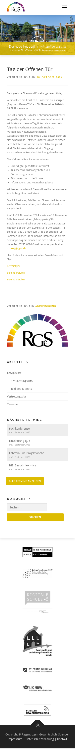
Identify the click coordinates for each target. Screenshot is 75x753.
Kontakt (62, 739)
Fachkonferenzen (20, 428)
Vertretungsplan (17, 396)
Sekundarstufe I (16, 272)
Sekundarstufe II (16, 279)
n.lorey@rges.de (16, 248)
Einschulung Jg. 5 (19, 441)
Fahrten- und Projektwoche (26, 453)
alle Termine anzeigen (25, 481)
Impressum (15, 739)
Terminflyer (13, 266)
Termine (12, 404)
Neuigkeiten (14, 372)
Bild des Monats (21, 389)
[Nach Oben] (37, 725)
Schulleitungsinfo (22, 381)
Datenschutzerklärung (40, 739)
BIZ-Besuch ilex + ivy (22, 465)
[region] (37, 32)
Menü (64, 7)
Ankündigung (45, 306)
